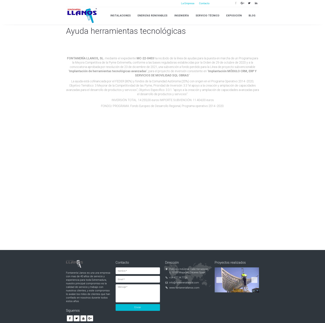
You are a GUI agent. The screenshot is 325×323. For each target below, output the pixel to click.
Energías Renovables (153, 15)
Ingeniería (181, 15)
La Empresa (187, 3)
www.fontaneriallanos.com (184, 287)
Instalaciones (120, 15)
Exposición (234, 15)
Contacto (204, 3)
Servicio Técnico (208, 15)
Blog (252, 15)
